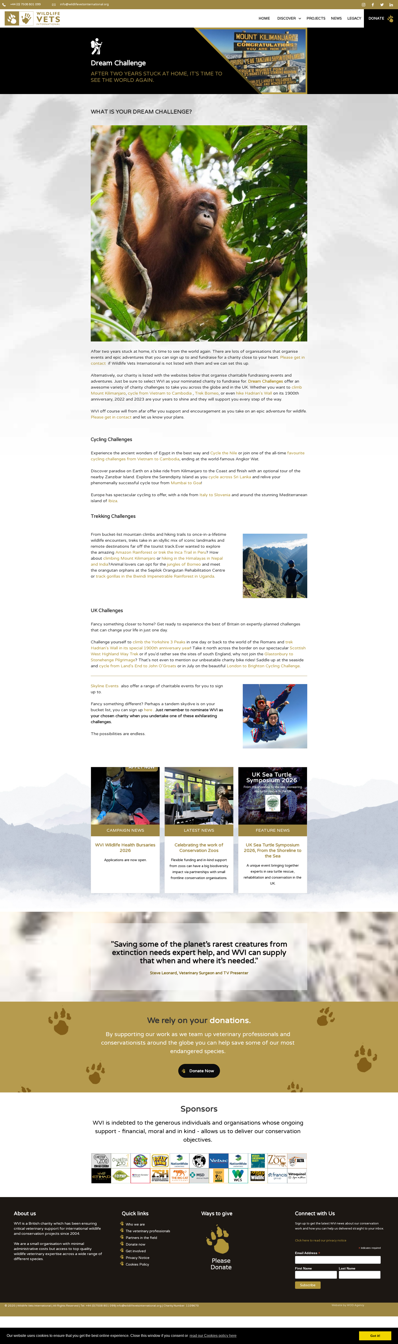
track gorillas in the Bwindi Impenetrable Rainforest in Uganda (155, 576)
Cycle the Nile (223, 453)
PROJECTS (316, 18)
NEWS (336, 18)
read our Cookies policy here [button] (213, 1336)
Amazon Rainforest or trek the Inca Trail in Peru (160, 552)
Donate (376, 18)
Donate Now (201, 1070)
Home (264, 18)
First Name (303, 1268)
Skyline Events (105, 685)
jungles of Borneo (184, 564)
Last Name (347, 1268)
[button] (288, 18)
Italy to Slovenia (214, 494)
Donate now (135, 1244)
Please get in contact (111, 417)
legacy (354, 18)
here (148, 709)
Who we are (135, 1224)
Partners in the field (141, 1238)
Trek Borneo (207, 393)
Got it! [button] (375, 1336)
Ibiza (112, 500)
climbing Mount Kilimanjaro (129, 558)
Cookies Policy (137, 1264)
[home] (32, 18)
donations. (230, 1020)
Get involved (136, 1251)
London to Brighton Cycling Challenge (263, 665)
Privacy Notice (137, 1258)
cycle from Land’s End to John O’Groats (137, 665)
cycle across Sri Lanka (229, 476)
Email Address (307, 1253)
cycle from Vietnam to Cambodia (160, 393)
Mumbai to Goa (186, 482)
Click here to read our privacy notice (320, 1240)
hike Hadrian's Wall (254, 393)
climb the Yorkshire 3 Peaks (159, 642)
